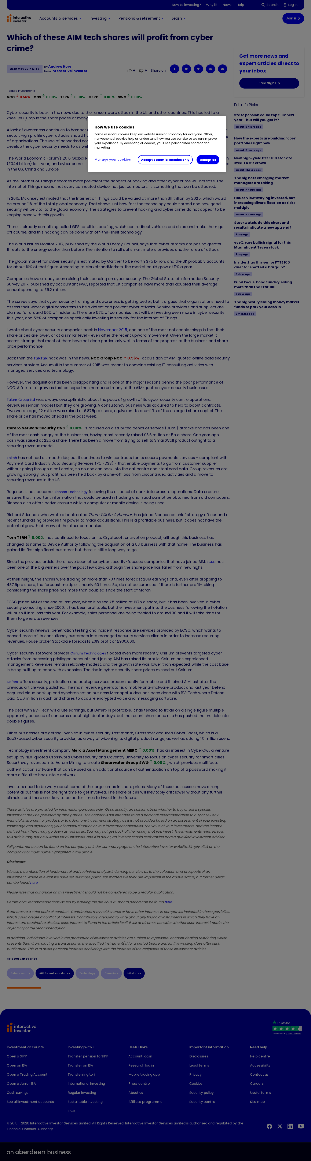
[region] (157, 144)
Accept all (208, 160)
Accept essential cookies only (165, 160)
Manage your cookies (113, 159)
